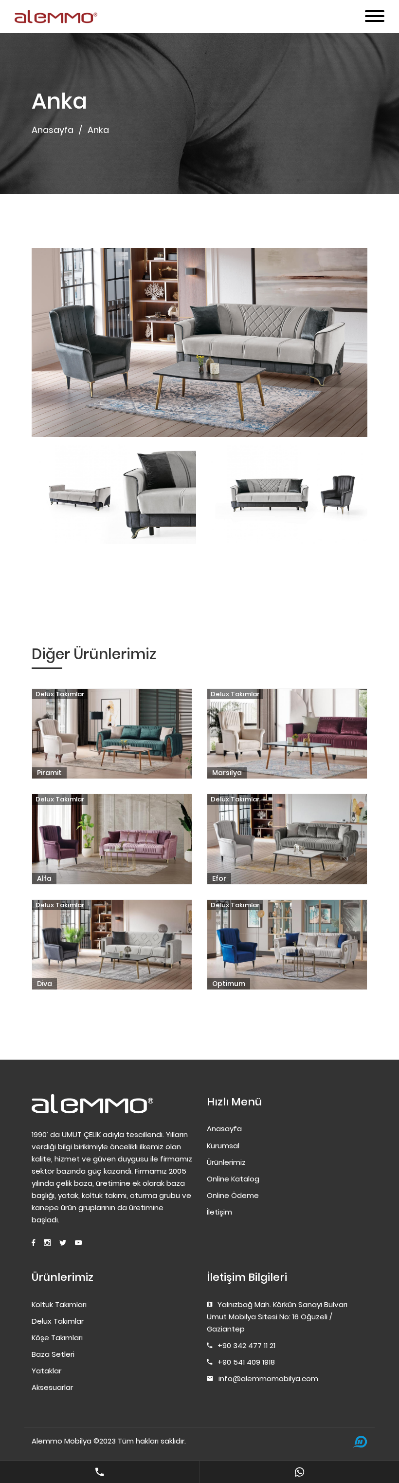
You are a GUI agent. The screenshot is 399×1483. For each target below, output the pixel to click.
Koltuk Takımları (59, 1304)
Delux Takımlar (60, 694)
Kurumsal (223, 1146)
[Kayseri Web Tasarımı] (360, 1442)
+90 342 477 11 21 (246, 1345)
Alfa (44, 878)
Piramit (49, 773)
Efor (219, 878)
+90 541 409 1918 (246, 1362)
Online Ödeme (233, 1195)
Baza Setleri (53, 1354)
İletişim (219, 1212)
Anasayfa (52, 130)
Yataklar (46, 1371)
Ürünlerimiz (226, 1162)
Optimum (228, 984)
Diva (44, 984)
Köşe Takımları (57, 1337)
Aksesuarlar (52, 1387)
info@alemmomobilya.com (268, 1378)
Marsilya (227, 773)
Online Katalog (233, 1179)
